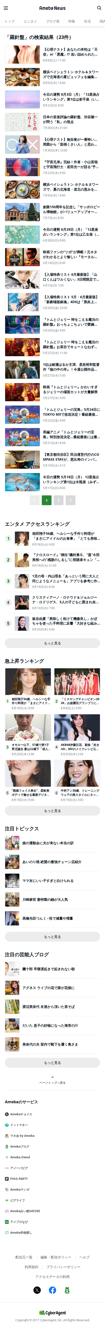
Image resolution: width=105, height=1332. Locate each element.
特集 (71, 21)
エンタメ (30, 21)
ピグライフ (17, 1200)
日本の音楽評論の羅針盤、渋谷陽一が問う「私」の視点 (70, 119)
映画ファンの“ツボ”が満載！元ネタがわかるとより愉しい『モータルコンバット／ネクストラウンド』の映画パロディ (70, 259)
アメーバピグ (19, 1168)
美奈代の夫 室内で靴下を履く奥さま (50, 1044)
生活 (87, 21)
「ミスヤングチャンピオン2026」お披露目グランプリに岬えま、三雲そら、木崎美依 (80, 703)
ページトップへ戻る (52, 1082)
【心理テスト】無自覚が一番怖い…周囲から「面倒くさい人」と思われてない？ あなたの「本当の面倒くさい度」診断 (71, 146)
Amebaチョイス (21, 1114)
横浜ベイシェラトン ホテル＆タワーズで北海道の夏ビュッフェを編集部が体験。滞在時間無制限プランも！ (71, 76)
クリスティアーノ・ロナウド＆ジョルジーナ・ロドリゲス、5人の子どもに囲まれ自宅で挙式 (65, 602)
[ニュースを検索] (99, 8)
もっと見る (52, 643)
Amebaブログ (19, 1146)
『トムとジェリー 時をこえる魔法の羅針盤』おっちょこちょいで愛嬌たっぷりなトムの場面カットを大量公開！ (71, 326)
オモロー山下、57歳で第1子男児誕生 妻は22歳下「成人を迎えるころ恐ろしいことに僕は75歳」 (31, 751)
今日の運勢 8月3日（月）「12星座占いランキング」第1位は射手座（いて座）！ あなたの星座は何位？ (71, 99)
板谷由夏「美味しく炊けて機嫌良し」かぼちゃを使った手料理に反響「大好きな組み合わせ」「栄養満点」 (64, 623)
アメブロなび (19, 1222)
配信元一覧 (23, 1257)
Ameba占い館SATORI (25, 1211)
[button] (70, 500)
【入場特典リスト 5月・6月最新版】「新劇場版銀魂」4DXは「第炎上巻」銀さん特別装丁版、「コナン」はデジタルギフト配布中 (71, 304)
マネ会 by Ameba (22, 1136)
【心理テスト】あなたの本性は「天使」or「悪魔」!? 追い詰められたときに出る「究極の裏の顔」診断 (70, 54)
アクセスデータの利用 (52, 1276)
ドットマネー (19, 1125)
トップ (9, 21)
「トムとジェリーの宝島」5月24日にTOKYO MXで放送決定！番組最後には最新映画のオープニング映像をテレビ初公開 (71, 416)
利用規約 (31, 1266)
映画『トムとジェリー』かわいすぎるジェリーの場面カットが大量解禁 (70, 389)
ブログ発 (53, 21)
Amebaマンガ (19, 1189)
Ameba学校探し (21, 1232)
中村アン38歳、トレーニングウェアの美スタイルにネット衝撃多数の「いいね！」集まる (80, 796)
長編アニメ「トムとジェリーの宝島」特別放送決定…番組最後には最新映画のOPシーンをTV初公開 (70, 437)
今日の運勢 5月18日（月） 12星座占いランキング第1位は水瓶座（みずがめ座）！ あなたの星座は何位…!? (71, 482)
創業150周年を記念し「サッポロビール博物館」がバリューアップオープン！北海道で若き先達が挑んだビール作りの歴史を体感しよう (71, 214)
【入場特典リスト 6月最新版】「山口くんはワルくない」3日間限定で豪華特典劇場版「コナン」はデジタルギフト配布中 (71, 281)
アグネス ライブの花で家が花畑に (48, 987)
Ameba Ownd (20, 1157)
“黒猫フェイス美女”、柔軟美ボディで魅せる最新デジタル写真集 (31, 794)
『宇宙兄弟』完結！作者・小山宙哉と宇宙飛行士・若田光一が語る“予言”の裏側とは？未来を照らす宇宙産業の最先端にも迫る (71, 169)
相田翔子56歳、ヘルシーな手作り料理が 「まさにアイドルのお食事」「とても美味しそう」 (64, 538)
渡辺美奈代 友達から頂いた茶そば (48, 1006)
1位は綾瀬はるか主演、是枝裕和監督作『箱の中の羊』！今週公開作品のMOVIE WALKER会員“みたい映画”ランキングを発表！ (71, 371)
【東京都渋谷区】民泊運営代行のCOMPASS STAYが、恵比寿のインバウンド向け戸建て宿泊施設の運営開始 (71, 459)
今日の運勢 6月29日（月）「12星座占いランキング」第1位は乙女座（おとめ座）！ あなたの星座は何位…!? (71, 234)
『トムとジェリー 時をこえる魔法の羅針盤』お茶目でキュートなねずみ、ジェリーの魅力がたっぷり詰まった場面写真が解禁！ (71, 349)
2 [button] (59, 500)
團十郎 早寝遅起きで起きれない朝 (48, 969)
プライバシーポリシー (63, 1266)
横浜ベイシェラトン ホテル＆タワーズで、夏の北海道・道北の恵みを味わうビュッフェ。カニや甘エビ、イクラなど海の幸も (71, 191)
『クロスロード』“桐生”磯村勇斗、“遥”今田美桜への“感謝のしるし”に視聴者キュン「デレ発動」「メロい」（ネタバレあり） (66, 559)
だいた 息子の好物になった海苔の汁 (50, 1025)
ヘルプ (84, 1257)
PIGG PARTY (19, 1179)
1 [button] (47, 500)
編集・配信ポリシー (56, 1257)
